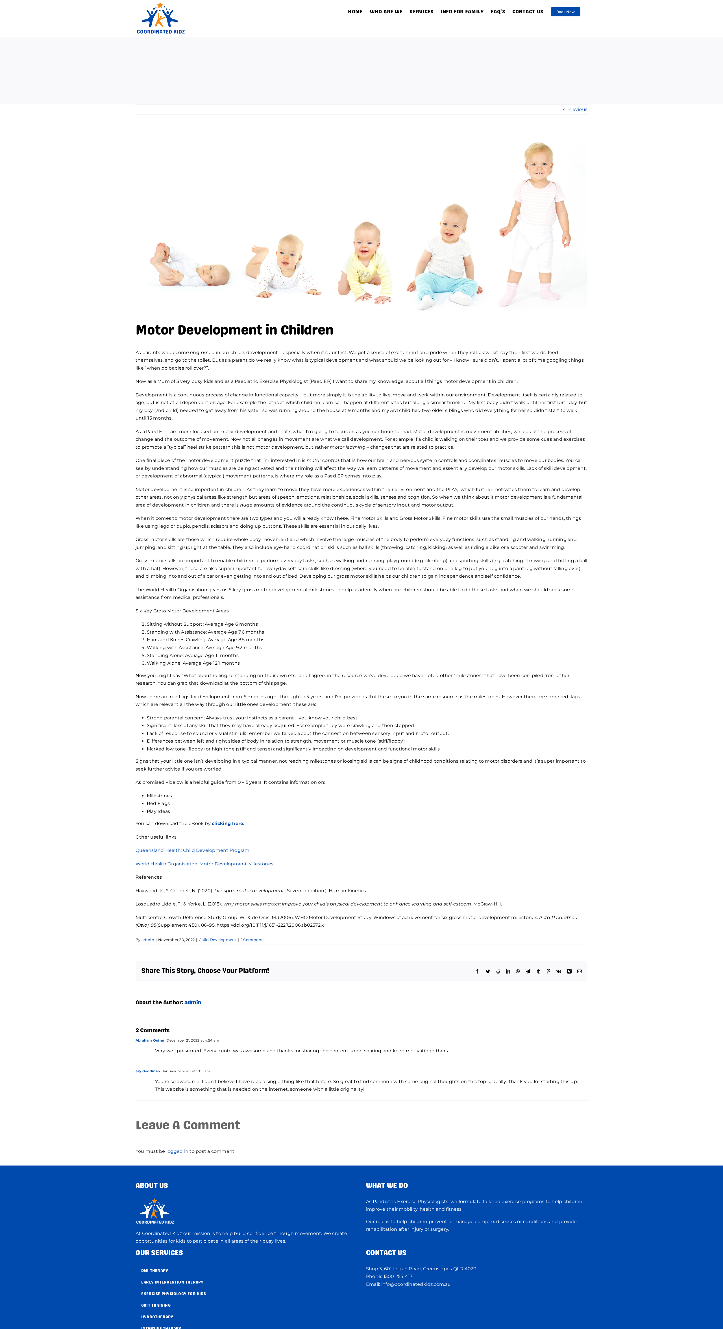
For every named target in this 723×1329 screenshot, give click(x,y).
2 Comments (252, 939)
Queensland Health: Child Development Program (193, 850)
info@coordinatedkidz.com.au (416, 1284)
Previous (577, 109)
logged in (177, 1151)
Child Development (217, 939)
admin (147, 939)
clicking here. (228, 823)
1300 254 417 (398, 1276)
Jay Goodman (148, 1071)
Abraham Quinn (150, 1040)
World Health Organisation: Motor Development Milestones (204, 864)
